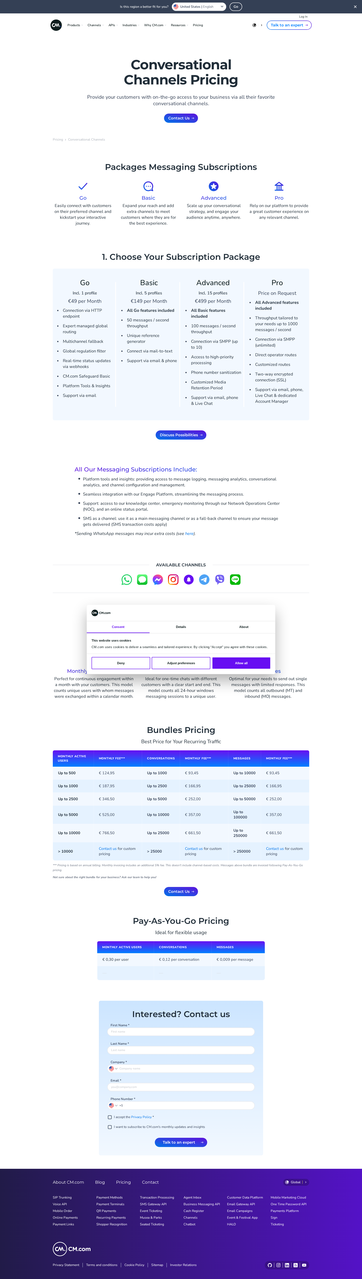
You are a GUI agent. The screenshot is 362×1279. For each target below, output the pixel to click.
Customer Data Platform (245, 1197)
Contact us (108, 848)
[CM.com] (56, 25)
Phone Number (123, 1099)
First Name (120, 1025)
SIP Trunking (62, 1197)
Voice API (60, 1204)
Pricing (198, 25)
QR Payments (106, 1211)
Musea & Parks (151, 1217)
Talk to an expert (287, 25)
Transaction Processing (157, 1197)
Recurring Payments (111, 1217)
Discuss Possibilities (179, 435)
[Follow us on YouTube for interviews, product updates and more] (304, 1265)
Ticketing (277, 1224)
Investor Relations (183, 1265)
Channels (191, 1217)
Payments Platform (285, 1211)
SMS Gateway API (153, 1204)
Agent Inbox (192, 1197)
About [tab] (243, 626)
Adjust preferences (181, 663)
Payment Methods (109, 1197)
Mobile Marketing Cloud (288, 1197)
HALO (231, 1224)
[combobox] (199, 7)
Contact (150, 1182)
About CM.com (68, 1182)
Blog (100, 1182)
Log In (303, 17)
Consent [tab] (118, 626)
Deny (121, 663)
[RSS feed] (295, 1265)
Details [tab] (181, 626)
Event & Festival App (242, 1217)
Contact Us (179, 118)
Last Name (120, 1043)
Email (116, 1080)
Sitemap (157, 1265)
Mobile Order (62, 1211)
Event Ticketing (151, 1211)
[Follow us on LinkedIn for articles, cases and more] (287, 1265)
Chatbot (189, 1224)
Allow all (241, 663)
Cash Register (194, 1211)
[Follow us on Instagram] (278, 1265)
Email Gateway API (241, 1204)
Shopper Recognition (111, 1224)
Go (236, 7)
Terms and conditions (102, 1265)
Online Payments (65, 1217)
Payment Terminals (110, 1204)
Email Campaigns (240, 1211)
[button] (113, 1105)
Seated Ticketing (152, 1224)
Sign (274, 1217)
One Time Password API (288, 1204)
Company (119, 1062)
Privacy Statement (66, 1265)
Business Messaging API (202, 1204)
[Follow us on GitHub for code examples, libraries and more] (270, 1265)
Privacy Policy (141, 1117)
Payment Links (63, 1224)
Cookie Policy (134, 1265)
